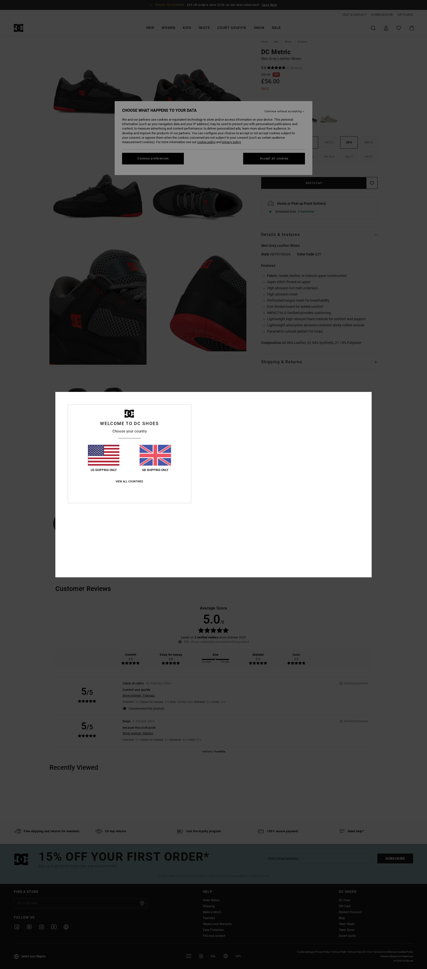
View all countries (129, 481)
